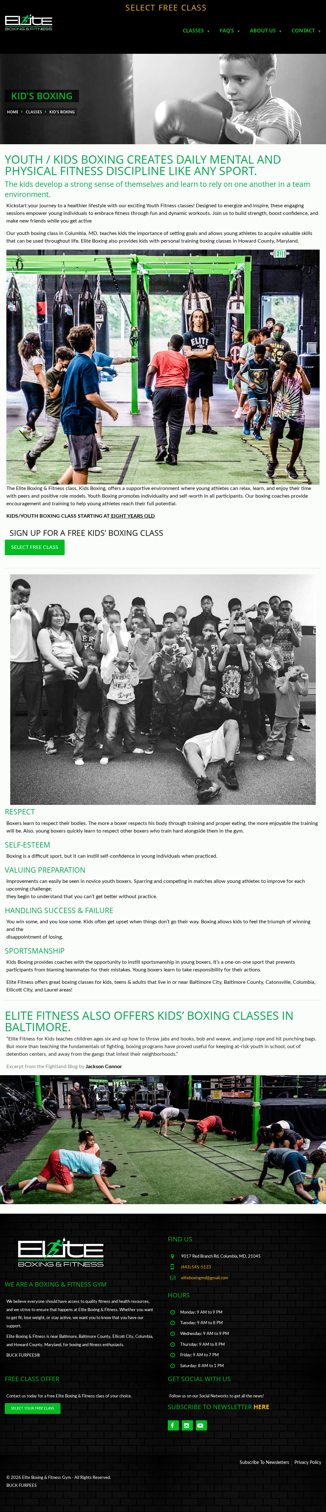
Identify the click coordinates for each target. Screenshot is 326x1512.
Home (12, 112)
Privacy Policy (307, 1462)
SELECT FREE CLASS (166, 7)
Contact (303, 30)
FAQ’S (227, 30)
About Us (263, 30)
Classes (193, 30)
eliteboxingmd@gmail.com (204, 1278)
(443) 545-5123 (196, 1267)
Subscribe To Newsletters (264, 1462)
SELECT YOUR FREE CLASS (32, 1408)
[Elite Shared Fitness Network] (26, 25)
